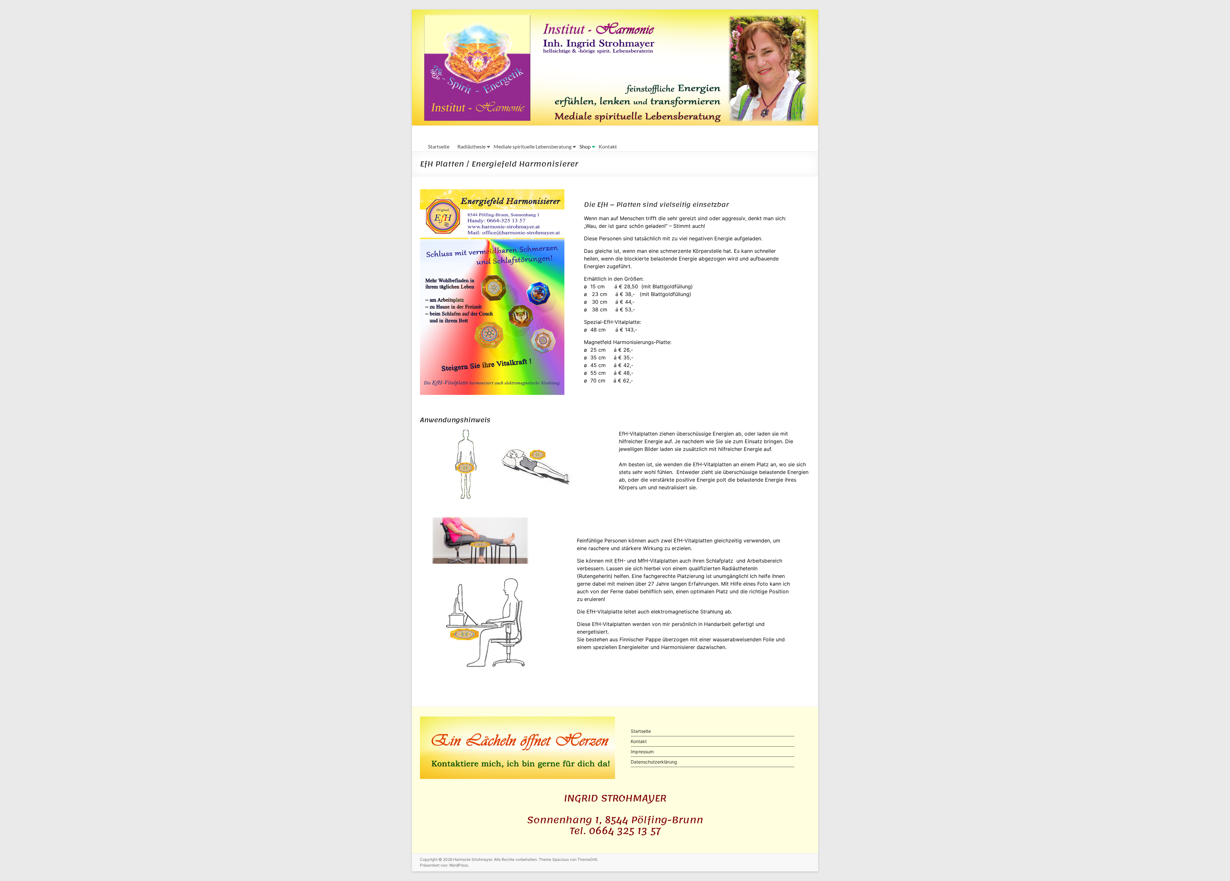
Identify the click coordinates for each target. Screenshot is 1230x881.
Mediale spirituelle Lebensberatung (532, 146)
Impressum (642, 751)
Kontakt (608, 146)
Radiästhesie (471, 146)
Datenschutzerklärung (654, 762)
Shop (585, 146)
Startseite (438, 146)
